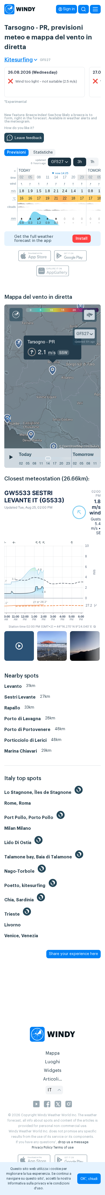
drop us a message (73, 1142)
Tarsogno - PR (41, 341)
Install (82, 239)
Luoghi (52, 1062)
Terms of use (63, 1147)
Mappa (53, 1053)
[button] (86, 512)
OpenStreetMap (72, 446)
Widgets (52, 1070)
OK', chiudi (88, 1179)
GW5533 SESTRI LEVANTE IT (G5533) (34, 496)
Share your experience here (73, 954)
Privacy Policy (42, 1147)
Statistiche (43, 152)
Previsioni (16, 152)
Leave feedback (28, 138)
